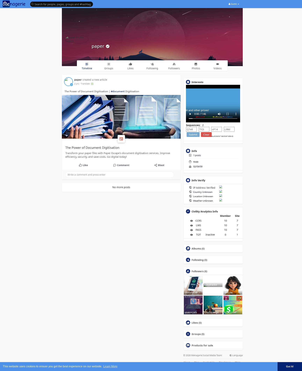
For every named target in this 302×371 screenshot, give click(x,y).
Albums (196, 248)
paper (99, 46)
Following (198, 259)
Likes (195, 322)
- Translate (85, 83)
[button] (62, 4)
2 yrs (76, 83)
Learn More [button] (110, 366)
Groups (196, 334)
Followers (198, 271)
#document (118, 91)
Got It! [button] (290, 366)
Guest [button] (233, 3)
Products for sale (202, 345)
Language (237, 355)
